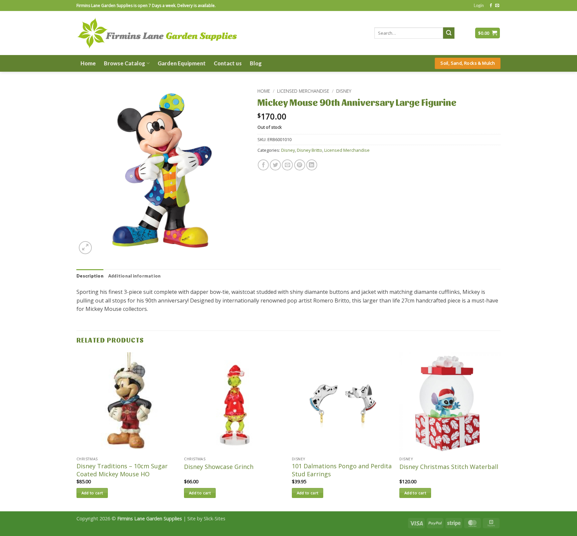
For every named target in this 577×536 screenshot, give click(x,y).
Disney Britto (309, 150)
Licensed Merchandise (303, 91)
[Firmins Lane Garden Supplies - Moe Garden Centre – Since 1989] (156, 33)
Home (88, 63)
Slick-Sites (214, 518)
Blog (256, 63)
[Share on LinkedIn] (311, 164)
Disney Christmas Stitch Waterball (448, 467)
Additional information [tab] (134, 276)
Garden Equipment (182, 63)
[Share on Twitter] (275, 164)
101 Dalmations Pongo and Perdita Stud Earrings (342, 470)
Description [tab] (90, 276)
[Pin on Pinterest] (299, 164)
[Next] (500, 431)
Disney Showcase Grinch (218, 467)
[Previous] (77, 431)
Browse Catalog (124, 63)
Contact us (228, 63)
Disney (343, 91)
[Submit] (448, 33)
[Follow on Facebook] (491, 5)
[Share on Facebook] (263, 164)
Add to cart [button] (92, 492)
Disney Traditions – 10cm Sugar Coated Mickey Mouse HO (122, 470)
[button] (479, 5)
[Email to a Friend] (287, 164)
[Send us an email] (497, 5)
